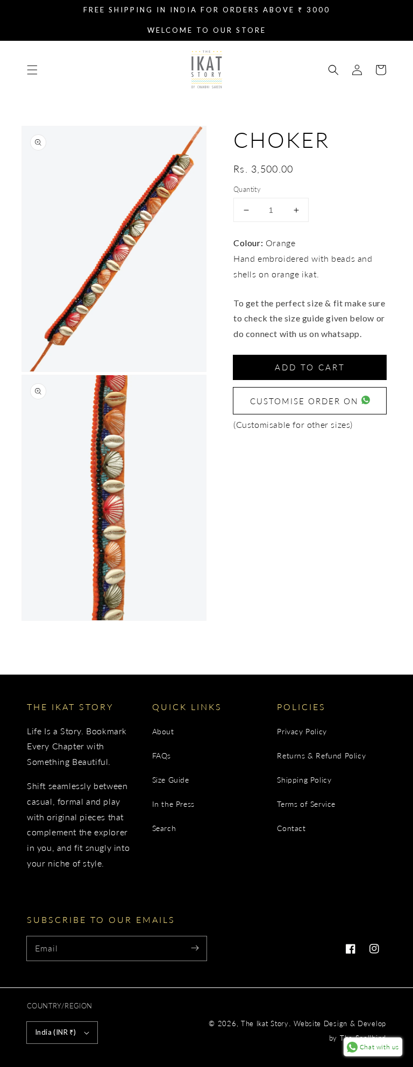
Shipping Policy (304, 779)
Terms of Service (306, 803)
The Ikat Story (265, 1023)
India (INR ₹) (55, 1032)
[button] (32, 70)
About (163, 731)
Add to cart (310, 367)
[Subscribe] (194, 948)
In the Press (173, 803)
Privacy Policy (301, 731)
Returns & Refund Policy (321, 755)
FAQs (161, 755)
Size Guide (170, 779)
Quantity (247, 189)
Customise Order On (305, 401)
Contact (291, 828)
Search (164, 828)
